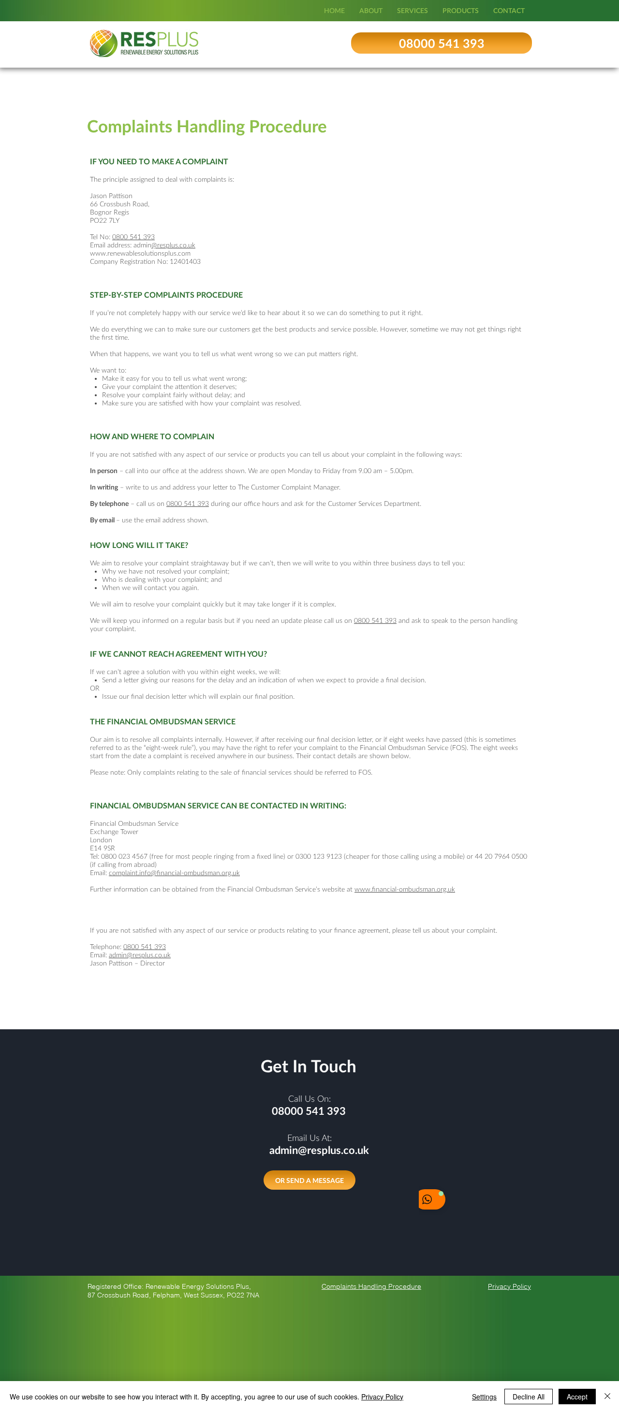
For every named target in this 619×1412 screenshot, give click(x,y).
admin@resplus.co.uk (140, 955)
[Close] (607, 1396)
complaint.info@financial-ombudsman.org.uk (174, 872)
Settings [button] (484, 1396)
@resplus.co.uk (173, 245)
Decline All (529, 1396)
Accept (577, 1396)
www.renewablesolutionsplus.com (140, 253)
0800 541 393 (133, 236)
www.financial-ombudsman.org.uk (404, 889)
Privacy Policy (382, 1396)
